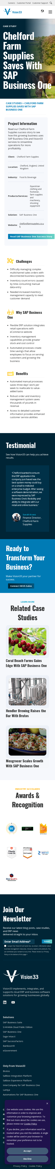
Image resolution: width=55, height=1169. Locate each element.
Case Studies (14, 103)
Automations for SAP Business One (20, 1094)
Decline (27, 1158)
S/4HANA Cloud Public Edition (17, 1027)
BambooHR (9, 1046)
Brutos (6, 1071)
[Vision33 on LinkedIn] (5, 1002)
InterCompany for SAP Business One (21, 1085)
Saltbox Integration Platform (17, 1076)
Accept (28, 1150)
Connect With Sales (21, 586)
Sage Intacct (9, 1036)
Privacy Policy (20, 1165)
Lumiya (6, 1090)
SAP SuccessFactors (13, 1041)
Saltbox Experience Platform (17, 1080)
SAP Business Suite (12, 1022)
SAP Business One (12, 1032)
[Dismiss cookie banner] (47, 1104)
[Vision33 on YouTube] (13, 1002)
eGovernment (10, 1050)
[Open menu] (50, 12)
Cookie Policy (30, 1123)
